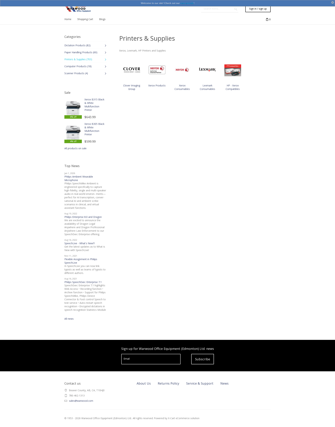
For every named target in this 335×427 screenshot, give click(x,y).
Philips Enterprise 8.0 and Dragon (83, 217)
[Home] (77, 8)
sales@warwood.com (81, 400)
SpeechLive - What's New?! (79, 243)
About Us (144, 383)
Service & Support (199, 383)
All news (69, 318)
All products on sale (75, 148)
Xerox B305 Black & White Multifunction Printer (94, 129)
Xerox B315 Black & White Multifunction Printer (94, 105)
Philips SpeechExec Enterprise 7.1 (83, 282)
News (224, 383)
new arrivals (187, 3)
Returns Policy (168, 383)
